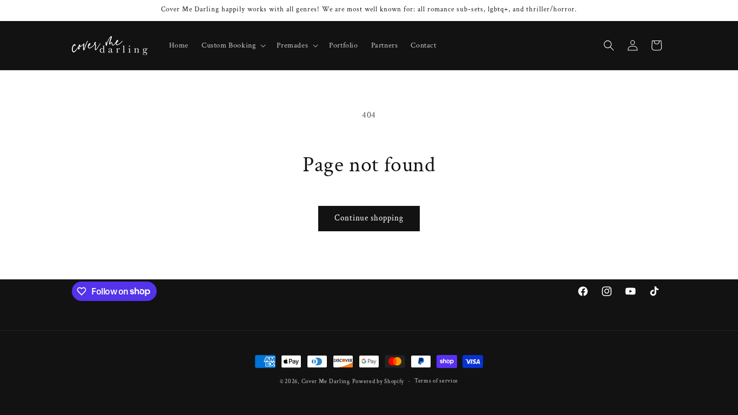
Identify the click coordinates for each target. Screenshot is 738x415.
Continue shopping (369, 218)
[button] (232, 45)
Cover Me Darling (325, 381)
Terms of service (436, 381)
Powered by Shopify (378, 381)
